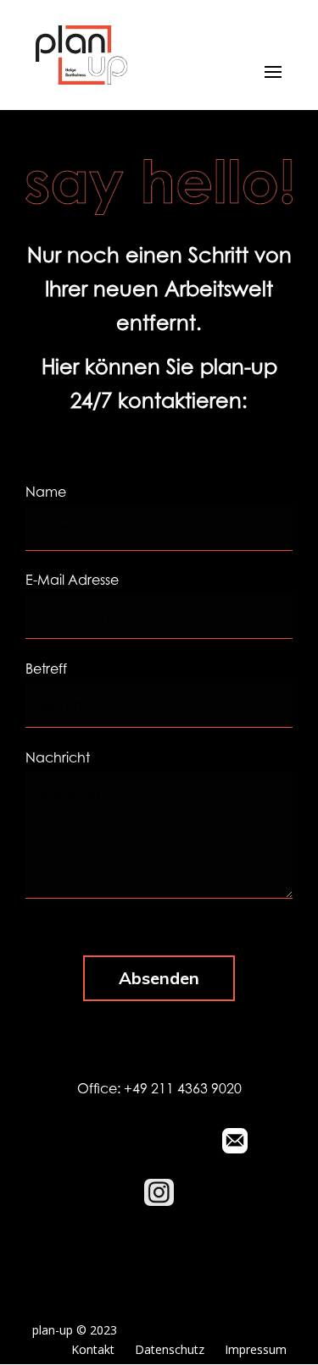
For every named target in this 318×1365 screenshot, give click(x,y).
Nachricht (57, 759)
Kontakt (92, 1349)
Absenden (159, 977)
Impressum (256, 1349)
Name (45, 493)
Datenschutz (169, 1349)
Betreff (46, 670)
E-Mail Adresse (72, 581)
